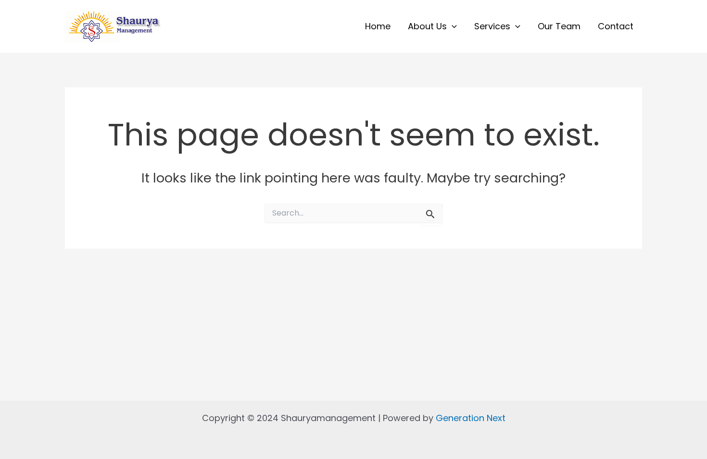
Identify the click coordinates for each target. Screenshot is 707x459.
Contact (615, 26)
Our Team (559, 26)
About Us (427, 26)
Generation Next (470, 418)
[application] (452, 26)
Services (492, 26)
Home (378, 26)
